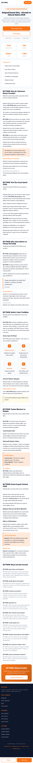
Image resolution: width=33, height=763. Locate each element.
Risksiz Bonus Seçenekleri (12, 66)
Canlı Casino (4, 716)
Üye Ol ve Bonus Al (16, 677)
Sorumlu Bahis (5, 737)
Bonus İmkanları (5, 700)
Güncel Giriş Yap (16, 28)
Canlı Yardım (4, 706)
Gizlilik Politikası (5, 731)
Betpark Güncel (16, 746)
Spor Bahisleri (5, 713)
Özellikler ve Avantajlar (11, 76)
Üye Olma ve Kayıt (10, 69)
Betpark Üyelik (25, 746)
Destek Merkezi (5, 729)
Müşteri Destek (9, 80)
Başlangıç (3, 698)
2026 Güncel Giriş (10, 83)
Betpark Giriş (7, 746)
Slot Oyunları (4, 718)
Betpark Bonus (16, 748)
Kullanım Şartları (5, 734)
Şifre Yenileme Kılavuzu (11, 73)
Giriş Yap (27, 2)
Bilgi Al (9, 760)
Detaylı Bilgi (16, 33)
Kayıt (2, 703)
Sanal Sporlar (4, 721)
